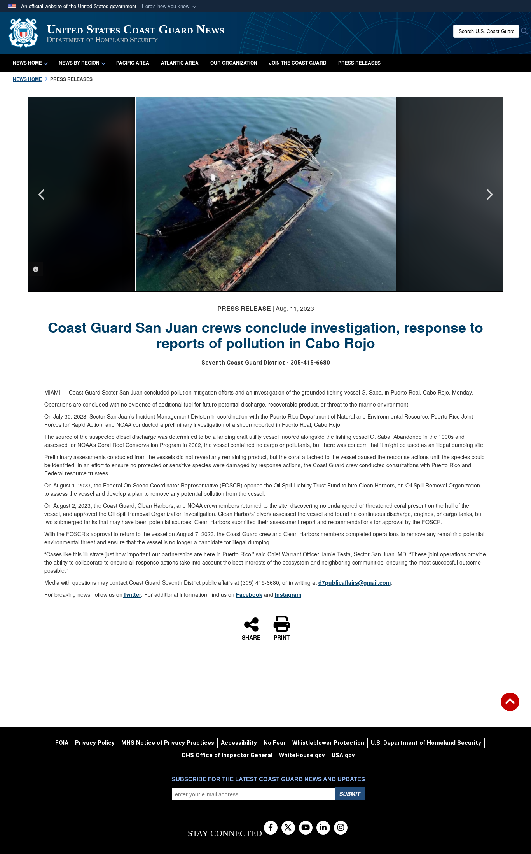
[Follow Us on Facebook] (271, 828)
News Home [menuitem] (27, 62)
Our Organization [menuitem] (233, 62)
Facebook (249, 594)
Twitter (132, 594)
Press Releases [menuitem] (359, 62)
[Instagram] (341, 828)
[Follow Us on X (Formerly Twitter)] (288, 828)
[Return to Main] (510, 706)
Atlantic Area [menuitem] (180, 62)
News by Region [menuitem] (79, 62)
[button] (170, 6)
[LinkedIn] (323, 828)
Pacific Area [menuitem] (132, 62)
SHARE (251, 636)
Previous (42, 194)
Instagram (288, 594)
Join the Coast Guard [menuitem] (298, 62)
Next (489, 194)
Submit (349, 794)
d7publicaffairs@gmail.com (354, 582)
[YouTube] (306, 828)
